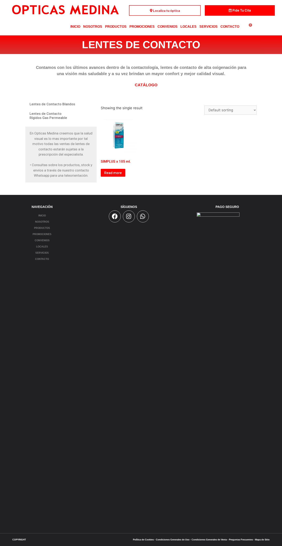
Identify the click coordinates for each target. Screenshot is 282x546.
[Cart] (249, 26)
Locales (188, 26)
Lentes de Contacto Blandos (52, 104)
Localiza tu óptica (166, 10)
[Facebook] (115, 216)
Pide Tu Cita (241, 10)
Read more (113, 173)
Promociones (142, 26)
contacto (229, 26)
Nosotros (92, 26)
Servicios (208, 26)
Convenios (168, 26)
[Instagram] (129, 216)
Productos (116, 26)
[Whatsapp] (143, 216)
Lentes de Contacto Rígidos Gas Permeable (48, 116)
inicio (75, 26)
